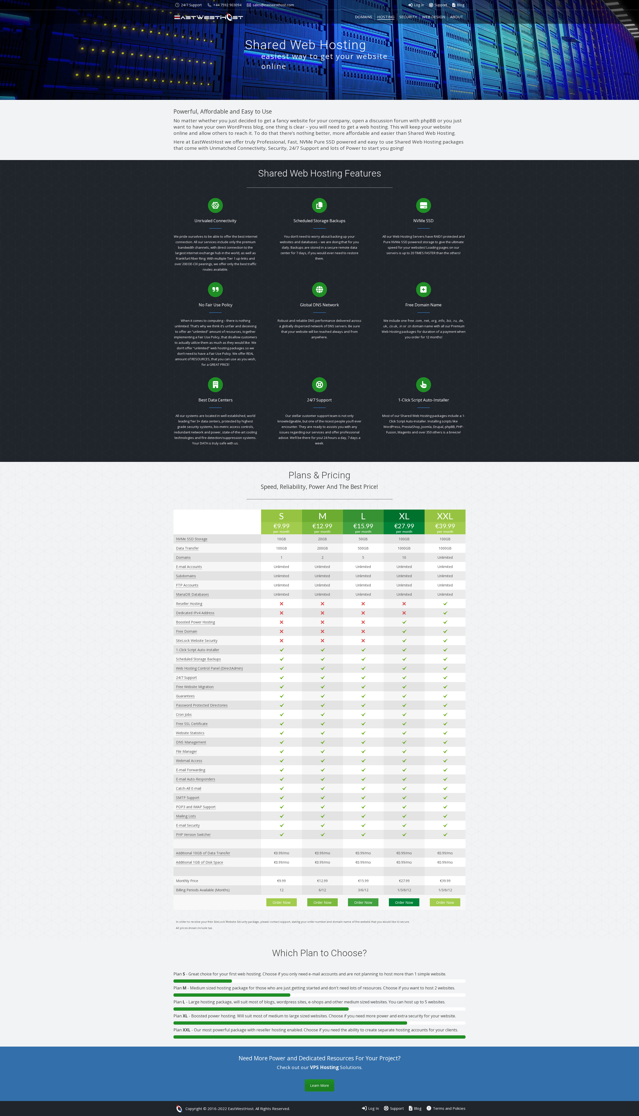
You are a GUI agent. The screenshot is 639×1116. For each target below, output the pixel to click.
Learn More (319, 1085)
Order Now (282, 902)
